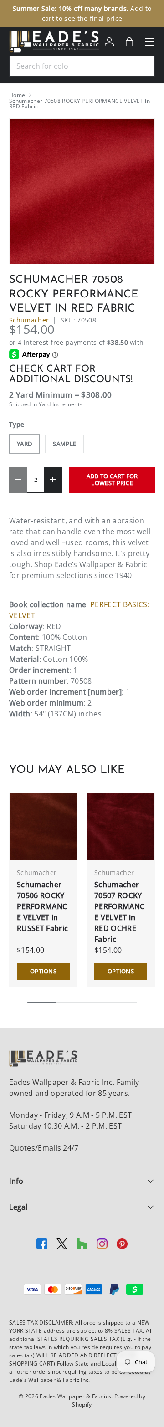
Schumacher (29, 320)
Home (17, 95)
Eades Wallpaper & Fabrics (75, 1396)
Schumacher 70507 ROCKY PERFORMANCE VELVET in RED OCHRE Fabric (119, 912)
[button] (129, 42)
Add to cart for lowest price (112, 479)
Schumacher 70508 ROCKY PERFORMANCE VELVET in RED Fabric (79, 103)
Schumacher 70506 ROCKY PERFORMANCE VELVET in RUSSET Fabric (42, 906)
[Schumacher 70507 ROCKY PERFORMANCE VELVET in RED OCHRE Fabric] (120, 826)
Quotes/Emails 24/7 (44, 1148)
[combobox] (82, 66)
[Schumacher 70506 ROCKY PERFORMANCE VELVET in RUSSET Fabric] (43, 826)
